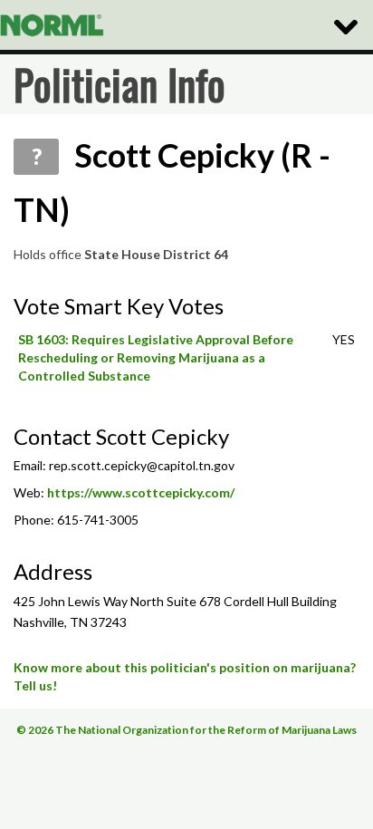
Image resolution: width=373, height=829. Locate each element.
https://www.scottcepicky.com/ (140, 492)
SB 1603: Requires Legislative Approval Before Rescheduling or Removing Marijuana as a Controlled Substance (155, 357)
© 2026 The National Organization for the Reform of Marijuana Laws (186, 730)
